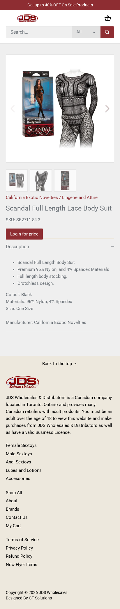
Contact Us (17, 517)
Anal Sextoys (18, 462)
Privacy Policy (19, 548)
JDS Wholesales (53, 592)
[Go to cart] (107, 18)
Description (17, 246)
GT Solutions (40, 598)
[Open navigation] (9, 18)
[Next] (107, 108)
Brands (12, 509)
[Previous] (13, 108)
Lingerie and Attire (80, 197)
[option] (60, 108)
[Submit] (107, 32)
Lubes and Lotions (24, 470)
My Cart (13, 525)
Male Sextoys (19, 453)
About (11, 500)
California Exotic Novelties (32, 197)
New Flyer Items (21, 564)
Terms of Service (22, 539)
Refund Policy (19, 556)
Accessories (18, 478)
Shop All (14, 492)
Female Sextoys (21, 445)
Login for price (24, 234)
